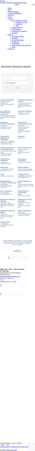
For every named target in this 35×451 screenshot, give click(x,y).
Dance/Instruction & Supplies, (8, 117)
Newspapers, (3, 103)
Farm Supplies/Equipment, (25, 106)
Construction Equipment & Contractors (4, 138)
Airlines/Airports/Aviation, (7, 225)
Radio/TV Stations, (5, 101)
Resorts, (30, 176)
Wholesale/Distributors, (6, 186)
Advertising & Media (7, 100)
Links (13, 47)
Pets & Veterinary (6, 191)
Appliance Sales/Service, (7, 215)
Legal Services (10, 176)
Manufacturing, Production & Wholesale (8, 182)
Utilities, (20, 194)
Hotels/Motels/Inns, (23, 176)
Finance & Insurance (25, 148)
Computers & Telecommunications (25, 123)
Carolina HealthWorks (14, 13)
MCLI (10, 10)
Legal (2, 174)
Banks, (20, 149)
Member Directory (13, 11)
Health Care (15, 42)
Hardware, (29, 169)
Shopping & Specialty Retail (7, 211)
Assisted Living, (22, 186)
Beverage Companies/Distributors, (24, 205)
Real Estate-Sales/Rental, (7, 204)
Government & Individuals (5, 159)
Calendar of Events (21, 22)
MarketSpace (28, 242)
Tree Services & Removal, (25, 103)
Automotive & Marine (25, 111)
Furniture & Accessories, (6, 217)
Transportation (5, 222)
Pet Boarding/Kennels (6, 194)
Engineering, (3, 128)
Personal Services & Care (24, 182)
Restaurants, (21, 203)
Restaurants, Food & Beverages (25, 200)
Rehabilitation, (4, 170)
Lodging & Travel (23, 174)
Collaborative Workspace (19, 31)
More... (2, 105)
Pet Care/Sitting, (4, 192)
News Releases (18, 240)
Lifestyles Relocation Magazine (21, 45)
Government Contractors (22, 159)
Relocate (10, 34)
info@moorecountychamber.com (10, 276)
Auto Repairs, (21, 114)
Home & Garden (23, 167)
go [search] (18, 88)
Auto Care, (27, 113)
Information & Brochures (24, 243)
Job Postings (15, 43)
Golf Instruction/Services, (24, 214)
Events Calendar (27, 240)
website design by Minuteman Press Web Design (15, 447)
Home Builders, (4, 144)
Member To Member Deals (17, 242)
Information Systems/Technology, (23, 126)
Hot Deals (6, 242)
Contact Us (19, 24)
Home (10, 8)
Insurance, (25, 149)
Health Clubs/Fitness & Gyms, (26, 184)
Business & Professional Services (7, 123)
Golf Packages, (22, 177)
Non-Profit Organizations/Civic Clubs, (8, 151)
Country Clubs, (22, 215)
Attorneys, (3, 176)
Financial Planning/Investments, (24, 151)
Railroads (3, 226)
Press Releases (16, 29)
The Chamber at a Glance (19, 20)
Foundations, (3, 155)
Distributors (3, 187)
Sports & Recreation (24, 211)
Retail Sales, (3, 214)
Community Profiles (18, 36)
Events (10, 17)
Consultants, (3, 125)
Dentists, (11, 169)
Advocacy (15, 33)
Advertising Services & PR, (7, 104)
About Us (11, 15)
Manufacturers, (4, 184)
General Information (18, 40)
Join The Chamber (17, 244)
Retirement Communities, (7, 205)
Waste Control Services (24, 195)
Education (15, 38)
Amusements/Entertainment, (7, 115)
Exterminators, (30, 186)
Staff (17, 26)
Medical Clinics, (4, 169)
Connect (10, 19)
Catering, (27, 203)
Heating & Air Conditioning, (7, 141)
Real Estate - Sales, (5, 203)
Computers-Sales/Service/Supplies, (24, 130)
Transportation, (4, 223)
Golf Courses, (21, 212)
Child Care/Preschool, (6, 154)
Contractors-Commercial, (7, 142)
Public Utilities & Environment (23, 191)
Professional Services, (6, 127)
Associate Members (5, 163)
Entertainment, (4, 114)
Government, (3, 162)
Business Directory (8, 240)
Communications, (22, 128)
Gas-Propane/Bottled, (23, 170)
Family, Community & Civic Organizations (7, 148)
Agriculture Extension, (24, 104)
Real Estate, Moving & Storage (7, 200)
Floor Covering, (22, 169)
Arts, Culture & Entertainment (5, 111)
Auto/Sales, (21, 113)
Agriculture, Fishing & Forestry (25, 100)
